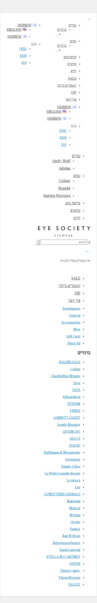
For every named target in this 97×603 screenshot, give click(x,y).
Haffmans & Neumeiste (62, 452)
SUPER (75, 564)
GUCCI (75, 438)
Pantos (75, 529)
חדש (73, 71)
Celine (64, 180)
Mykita (75, 515)
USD (62, 131)
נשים (73, 41)
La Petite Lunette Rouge (62, 473)
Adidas (64, 168)
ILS (63, 144)
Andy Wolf (61, 160)
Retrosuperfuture (66, 543)
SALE (72, 78)
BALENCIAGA (69, 362)
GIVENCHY (71, 431)
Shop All (73, 343)
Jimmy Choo (70, 466)
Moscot (74, 508)
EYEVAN (73, 404)
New (76, 329)
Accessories (70, 322)
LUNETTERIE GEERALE (62, 494)
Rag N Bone (71, 536)
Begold (64, 188)
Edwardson (71, 397)
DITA (76, 390)
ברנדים (61, 30)
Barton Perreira (57, 195)
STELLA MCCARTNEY (63, 557)
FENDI (75, 411)
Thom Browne (69, 577)
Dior (76, 383)
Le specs (73, 480)
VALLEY (74, 584)
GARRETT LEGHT (66, 418)
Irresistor (72, 459)
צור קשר (70, 99)
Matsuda (73, 501)
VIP (73, 92)
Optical (74, 315)
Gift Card (73, 336)
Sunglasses (71, 308)
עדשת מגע (69, 57)
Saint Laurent (69, 550)
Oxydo (75, 522)
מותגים (71, 64)
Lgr (77, 487)
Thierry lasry (70, 570)
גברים (72, 25)
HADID (74, 445)
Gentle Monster (68, 425)
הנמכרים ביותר (66, 85)
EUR (63, 138)
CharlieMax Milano (65, 376)
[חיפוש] (38, 242)
